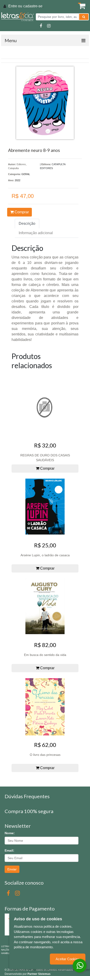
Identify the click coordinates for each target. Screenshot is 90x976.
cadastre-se (32, 6)
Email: (9, 850)
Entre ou (15, 6)
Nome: (10, 833)
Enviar (12, 869)
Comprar (21, 212)
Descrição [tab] (27, 223)
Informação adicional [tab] (36, 233)
